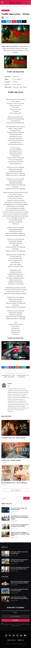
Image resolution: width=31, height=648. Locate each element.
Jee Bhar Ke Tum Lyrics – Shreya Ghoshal (13, 438)
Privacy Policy (11, 640)
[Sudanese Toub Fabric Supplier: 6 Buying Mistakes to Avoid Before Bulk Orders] (5, 534)
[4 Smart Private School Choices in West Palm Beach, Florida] (5, 561)
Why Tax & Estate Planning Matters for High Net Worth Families (20, 525)
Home (2, 6)
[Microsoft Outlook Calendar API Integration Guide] (5, 510)
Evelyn (7, 17)
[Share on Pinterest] (14, 21)
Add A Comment (15, 490)
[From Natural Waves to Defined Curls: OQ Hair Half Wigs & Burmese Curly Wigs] (5, 599)
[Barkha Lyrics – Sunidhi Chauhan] (15, 450)
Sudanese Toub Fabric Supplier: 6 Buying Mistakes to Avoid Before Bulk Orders (20, 534)
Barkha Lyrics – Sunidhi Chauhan (11, 460)
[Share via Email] (24, 21)
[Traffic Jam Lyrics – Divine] (15, 34)
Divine (14, 79)
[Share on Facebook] (3, 21)
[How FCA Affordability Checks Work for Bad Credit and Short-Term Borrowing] (5, 569)
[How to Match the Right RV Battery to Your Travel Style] (5, 591)
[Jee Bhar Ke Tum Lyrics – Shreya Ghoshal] (15, 428)
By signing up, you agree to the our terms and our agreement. (16, 624)
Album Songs (8, 6)
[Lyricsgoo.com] (15, 2)
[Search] (29, 2)
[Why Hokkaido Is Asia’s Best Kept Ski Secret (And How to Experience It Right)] (5, 518)
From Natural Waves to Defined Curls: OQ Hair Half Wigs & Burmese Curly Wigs (20, 598)
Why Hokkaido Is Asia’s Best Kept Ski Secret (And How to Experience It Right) (19, 517)
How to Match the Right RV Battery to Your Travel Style (19, 589)
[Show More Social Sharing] (28, 21)
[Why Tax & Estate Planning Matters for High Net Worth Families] (5, 526)
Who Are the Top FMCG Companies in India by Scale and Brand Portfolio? (20, 582)
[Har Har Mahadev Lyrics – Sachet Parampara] (15, 473)
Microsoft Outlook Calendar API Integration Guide (19, 508)
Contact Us (20, 640)
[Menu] (2, 2)
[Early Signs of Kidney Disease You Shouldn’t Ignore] (5, 553)
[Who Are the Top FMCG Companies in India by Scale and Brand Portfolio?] (5, 583)
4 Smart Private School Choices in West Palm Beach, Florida (19, 560)
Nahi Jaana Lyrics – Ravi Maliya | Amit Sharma (8, 376)
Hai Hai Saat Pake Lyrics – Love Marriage (23, 376)
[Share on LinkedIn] (19, 21)
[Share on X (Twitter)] (8, 21)
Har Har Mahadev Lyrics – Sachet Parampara (14, 482)
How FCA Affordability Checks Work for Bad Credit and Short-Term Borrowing (20, 569)
